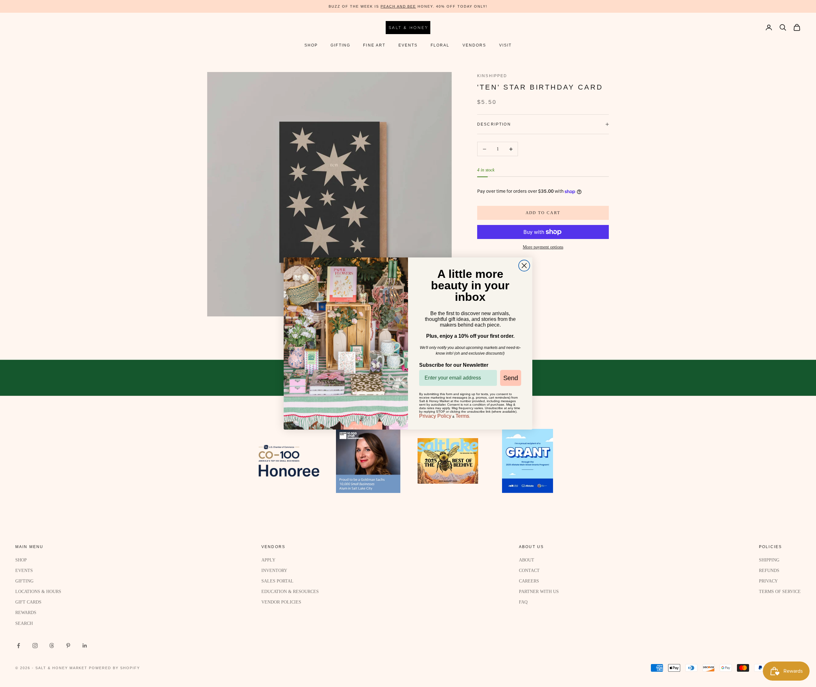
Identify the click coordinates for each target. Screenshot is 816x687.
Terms (462, 416)
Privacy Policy (435, 416)
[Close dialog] (524, 265)
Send (510, 377)
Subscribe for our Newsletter (453, 365)
